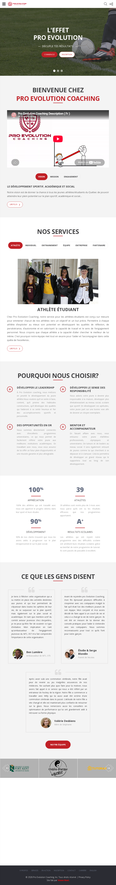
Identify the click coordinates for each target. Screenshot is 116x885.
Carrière (82, 870)
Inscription (67, 54)
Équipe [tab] (66, 245)
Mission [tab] (54, 176)
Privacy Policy (84, 877)
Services (34, 870)
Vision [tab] (41, 176)
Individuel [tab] (30, 245)
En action (46, 870)
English (93, 870)
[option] (58, 768)
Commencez (49, 54)
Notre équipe (58, 744)
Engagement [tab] (71, 176)
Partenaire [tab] (99, 245)
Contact (71, 870)
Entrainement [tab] (50, 245)
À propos (24, 870)
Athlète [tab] (15, 245)
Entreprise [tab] (81, 245)
